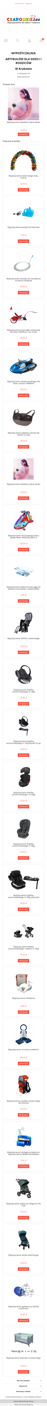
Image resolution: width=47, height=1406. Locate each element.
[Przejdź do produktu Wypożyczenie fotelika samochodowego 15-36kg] (23, 777)
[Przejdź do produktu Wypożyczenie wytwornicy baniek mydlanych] (23, 1291)
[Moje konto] (29, 40)
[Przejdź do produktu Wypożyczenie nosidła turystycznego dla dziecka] (23, 1085)
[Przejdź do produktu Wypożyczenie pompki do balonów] (23, 211)
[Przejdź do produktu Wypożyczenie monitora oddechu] (23, 1034)
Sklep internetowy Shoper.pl (23, 1404)
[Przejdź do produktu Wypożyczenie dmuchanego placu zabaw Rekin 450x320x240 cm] (23, 520)
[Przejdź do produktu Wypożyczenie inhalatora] (23, 982)
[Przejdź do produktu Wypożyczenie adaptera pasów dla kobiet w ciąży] (23, 417)
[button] (6, 40)
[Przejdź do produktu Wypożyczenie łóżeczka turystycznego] (23, 1342)
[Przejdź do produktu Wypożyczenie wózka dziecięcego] (23, 1239)
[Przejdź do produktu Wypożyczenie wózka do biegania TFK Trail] (23, 1188)
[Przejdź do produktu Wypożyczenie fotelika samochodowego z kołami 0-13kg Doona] (23, 931)
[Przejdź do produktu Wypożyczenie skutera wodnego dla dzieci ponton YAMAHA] (23, 366)
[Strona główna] (23, 20)
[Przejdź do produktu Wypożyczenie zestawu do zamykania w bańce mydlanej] (23, 263)
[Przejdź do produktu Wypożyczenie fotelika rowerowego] (23, 623)
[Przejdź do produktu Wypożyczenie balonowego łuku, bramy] (23, 160)
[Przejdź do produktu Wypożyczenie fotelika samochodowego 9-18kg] (23, 828)
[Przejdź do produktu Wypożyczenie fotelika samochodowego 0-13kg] (23, 674)
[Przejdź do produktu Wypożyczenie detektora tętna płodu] (23, 469)
